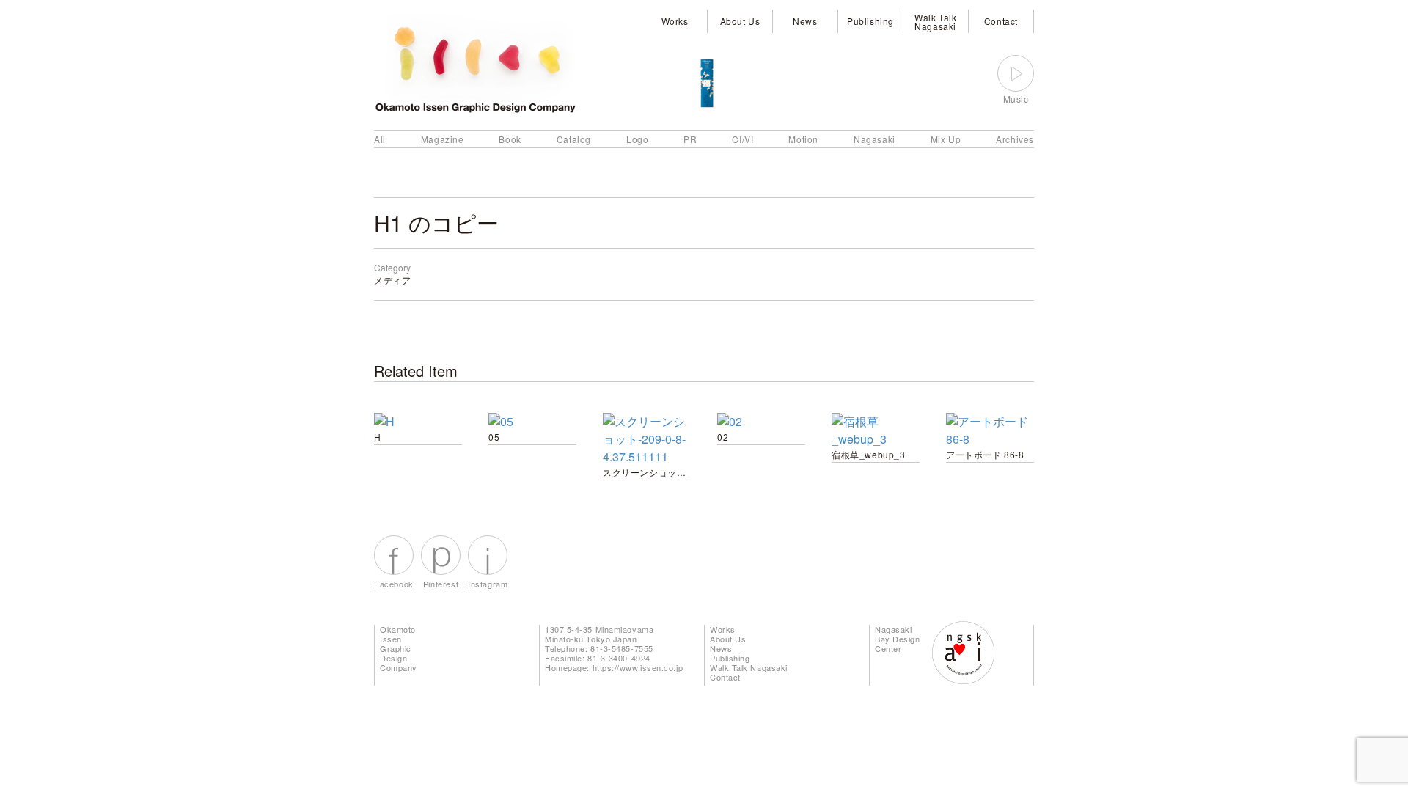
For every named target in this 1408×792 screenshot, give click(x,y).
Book (510, 139)
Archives (1015, 139)
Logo (637, 139)
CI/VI (742, 139)
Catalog (574, 139)
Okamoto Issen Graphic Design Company (398, 648)
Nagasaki (874, 139)
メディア (392, 280)
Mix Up (946, 139)
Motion (803, 139)
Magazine (442, 139)
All (380, 139)
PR (690, 139)
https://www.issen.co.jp (638, 667)
